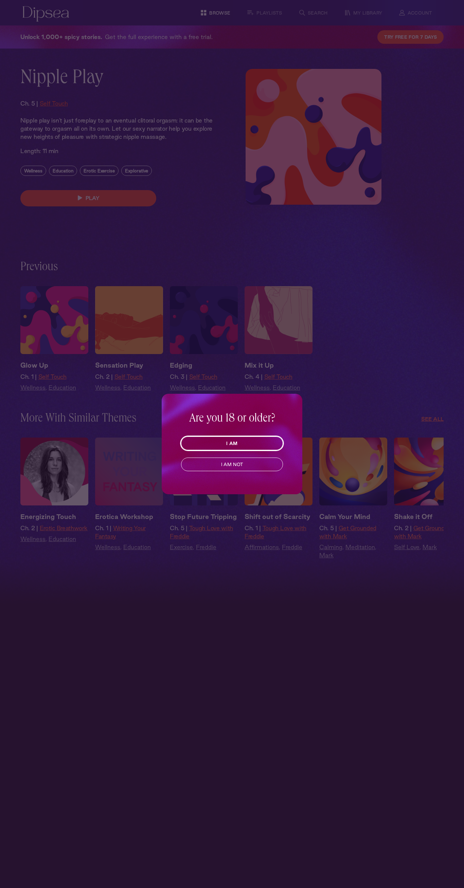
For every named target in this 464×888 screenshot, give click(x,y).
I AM (231, 443)
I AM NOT (232, 464)
